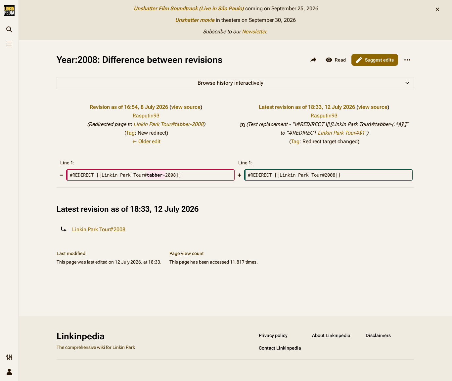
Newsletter (254, 31)
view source (186, 107)
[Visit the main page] (9, 10)
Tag (130, 133)
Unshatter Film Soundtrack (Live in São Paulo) (189, 8)
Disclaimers (378, 335)
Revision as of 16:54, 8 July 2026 (129, 107)
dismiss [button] (437, 9)
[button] (235, 83)
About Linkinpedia (331, 335)
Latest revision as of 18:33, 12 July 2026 (307, 107)
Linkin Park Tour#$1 (341, 133)
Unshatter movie (194, 20)
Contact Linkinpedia (280, 348)
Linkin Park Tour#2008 (98, 229)
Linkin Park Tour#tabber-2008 (168, 124)
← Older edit (146, 141)
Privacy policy (273, 335)
